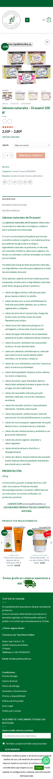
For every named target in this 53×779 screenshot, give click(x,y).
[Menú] (27, 20)
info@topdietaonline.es (20, 658)
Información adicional (14, 205)
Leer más (28, 775)
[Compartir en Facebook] (9, 182)
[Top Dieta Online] (11, 20)
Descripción (8, 199)
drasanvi (28, 176)
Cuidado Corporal (19, 171)
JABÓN (5, 145)
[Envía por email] (20, 182)
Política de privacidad (35, 743)
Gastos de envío (10, 681)
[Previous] (6, 63)
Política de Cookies (11, 710)
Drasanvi (6, 236)
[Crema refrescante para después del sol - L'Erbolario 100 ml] (13, 539)
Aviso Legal (7, 705)
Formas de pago (10, 676)
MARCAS (15, 103)
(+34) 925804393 (21, 652)
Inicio (5, 103)
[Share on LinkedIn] (30, 182)
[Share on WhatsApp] (4, 182)
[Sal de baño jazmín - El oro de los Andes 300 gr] (39, 539)
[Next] (46, 63)
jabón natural (38, 176)
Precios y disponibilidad (13, 696)
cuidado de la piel (17, 176)
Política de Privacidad (12, 700)
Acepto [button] (39, 768)
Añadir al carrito (30, 155)
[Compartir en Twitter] (15, 182)
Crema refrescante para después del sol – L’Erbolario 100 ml (13, 560)
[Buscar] (44, 20)
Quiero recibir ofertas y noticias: (17, 730)
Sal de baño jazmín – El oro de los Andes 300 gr (39, 559)
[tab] (26, 199)
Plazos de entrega (10, 685)
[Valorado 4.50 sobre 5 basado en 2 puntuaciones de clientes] (26, 127)
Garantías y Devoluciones (14, 691)
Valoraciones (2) (10, 210)
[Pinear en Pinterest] (25, 182)
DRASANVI (26, 103)
